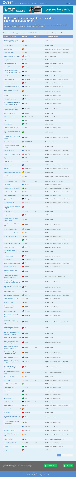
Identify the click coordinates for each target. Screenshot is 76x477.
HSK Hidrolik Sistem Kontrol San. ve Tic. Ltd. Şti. (11, 361)
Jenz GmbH (7, 412)
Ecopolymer (7, 184)
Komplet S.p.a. (8, 446)
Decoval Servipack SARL (10, 165)
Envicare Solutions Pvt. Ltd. (11, 233)
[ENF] (8, 2)
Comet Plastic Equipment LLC (12, 154)
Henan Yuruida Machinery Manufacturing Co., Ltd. (11, 347)
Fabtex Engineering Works (11, 236)
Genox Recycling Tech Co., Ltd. (12, 263)
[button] (67, 4)
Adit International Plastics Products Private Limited (11, 41)
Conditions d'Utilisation (26, 473)
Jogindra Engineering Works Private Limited (11, 422)
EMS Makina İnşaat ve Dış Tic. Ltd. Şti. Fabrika (12, 207)
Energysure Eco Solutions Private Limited (11, 219)
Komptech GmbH (8, 450)
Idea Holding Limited (9, 377)
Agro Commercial (8, 45)
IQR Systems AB (8, 391)
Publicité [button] (42, 3)
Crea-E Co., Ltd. (8, 161)
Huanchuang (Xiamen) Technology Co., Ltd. (10, 367)
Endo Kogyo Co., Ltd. (9, 211)
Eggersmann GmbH (9, 199)
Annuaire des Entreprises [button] (21, 3)
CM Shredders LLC (9, 151)
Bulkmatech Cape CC (9, 117)
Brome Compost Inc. (9, 113)
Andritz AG (7, 67)
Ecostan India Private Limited (12, 188)
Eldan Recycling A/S (9, 202)
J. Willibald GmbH (8, 402)
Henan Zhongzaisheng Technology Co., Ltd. (10, 352)
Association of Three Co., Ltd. (12, 86)
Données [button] (35, 3)
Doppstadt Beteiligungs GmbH (12, 172)
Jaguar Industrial (8, 405)
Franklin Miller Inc (9, 247)
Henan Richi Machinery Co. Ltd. (12, 337)
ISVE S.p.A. (6, 394)
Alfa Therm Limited (9, 52)
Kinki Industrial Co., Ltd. (10, 443)
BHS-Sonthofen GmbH (10, 99)
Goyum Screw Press (9, 291)
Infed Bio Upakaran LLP (10, 384)
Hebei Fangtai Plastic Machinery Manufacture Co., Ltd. (11, 321)
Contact (54, 473)
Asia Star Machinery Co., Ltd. (11, 83)
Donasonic (7, 168)
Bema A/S (6, 95)
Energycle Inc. (7, 215)
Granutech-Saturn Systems (11, 295)
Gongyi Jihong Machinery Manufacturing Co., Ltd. (11, 276)
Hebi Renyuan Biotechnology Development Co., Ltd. (12, 333)
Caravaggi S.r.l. (8, 124)
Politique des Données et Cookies (42, 473)
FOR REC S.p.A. (8, 240)
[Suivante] (71, 455)
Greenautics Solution (9, 302)
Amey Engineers (8, 60)
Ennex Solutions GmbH (10, 229)
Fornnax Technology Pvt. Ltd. (12, 243)
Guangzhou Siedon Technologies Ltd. (9, 306)
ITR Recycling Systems (10, 398)
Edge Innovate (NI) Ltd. (10, 195)
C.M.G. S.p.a (7, 120)
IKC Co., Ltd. (7, 380)
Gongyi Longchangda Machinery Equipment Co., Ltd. (12, 282)
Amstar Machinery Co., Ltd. (11, 63)
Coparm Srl (7, 158)
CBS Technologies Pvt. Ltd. (11, 127)
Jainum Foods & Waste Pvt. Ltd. (12, 409)
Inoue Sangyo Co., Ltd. (10, 387)
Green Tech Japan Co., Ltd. (11, 298)
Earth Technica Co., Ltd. (10, 181)
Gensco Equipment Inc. (10, 267)
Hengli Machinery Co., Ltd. (11, 357)
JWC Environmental (9, 430)
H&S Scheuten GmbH (10, 311)
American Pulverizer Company (12, 56)
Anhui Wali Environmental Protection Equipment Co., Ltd (12, 71)
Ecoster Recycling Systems (11, 192)
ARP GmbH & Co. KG (9, 79)
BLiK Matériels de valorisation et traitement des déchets (12, 103)
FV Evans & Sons (8, 259)
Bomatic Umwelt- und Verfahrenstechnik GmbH (11, 109)
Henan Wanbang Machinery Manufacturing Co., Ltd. (11, 342)
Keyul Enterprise (8, 439)
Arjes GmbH (7, 76)
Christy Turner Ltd (9, 142)
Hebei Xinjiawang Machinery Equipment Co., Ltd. (11, 328)
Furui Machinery (8, 256)
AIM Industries (8, 49)
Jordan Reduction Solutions (11, 427)
